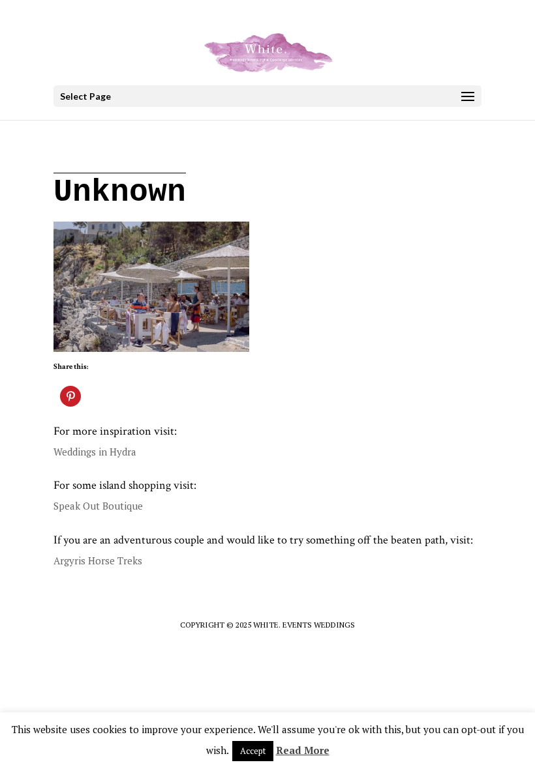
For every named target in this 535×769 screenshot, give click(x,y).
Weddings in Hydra (95, 451)
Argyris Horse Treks (98, 560)
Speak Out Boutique (98, 505)
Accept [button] (253, 751)
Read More (302, 750)
